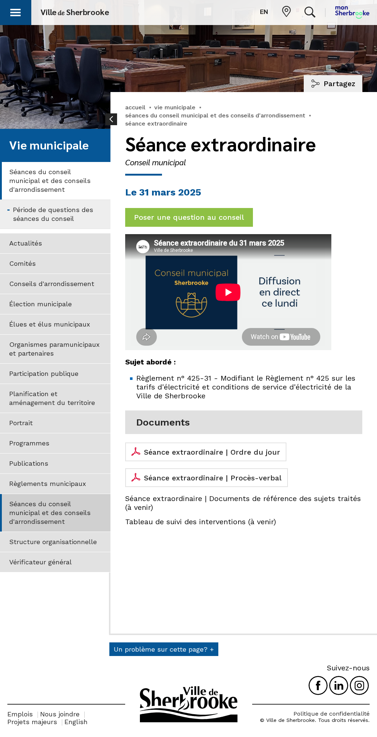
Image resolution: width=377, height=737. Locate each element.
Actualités (25, 243)
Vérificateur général (40, 562)
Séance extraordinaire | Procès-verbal (213, 477)
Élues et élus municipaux (49, 324)
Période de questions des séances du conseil (53, 214)
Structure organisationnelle (53, 542)
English (76, 722)
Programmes (29, 443)
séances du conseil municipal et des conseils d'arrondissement (215, 115)
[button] (15, 11)
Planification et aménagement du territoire (52, 398)
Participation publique (43, 373)
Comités (22, 263)
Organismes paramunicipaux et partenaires (54, 349)
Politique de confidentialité (331, 713)
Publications (28, 463)
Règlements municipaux (47, 483)
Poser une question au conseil (189, 217)
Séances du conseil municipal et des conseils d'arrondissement (50, 180)
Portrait (21, 423)
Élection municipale (40, 304)
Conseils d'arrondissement (51, 284)
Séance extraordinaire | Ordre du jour (212, 452)
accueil (135, 107)
